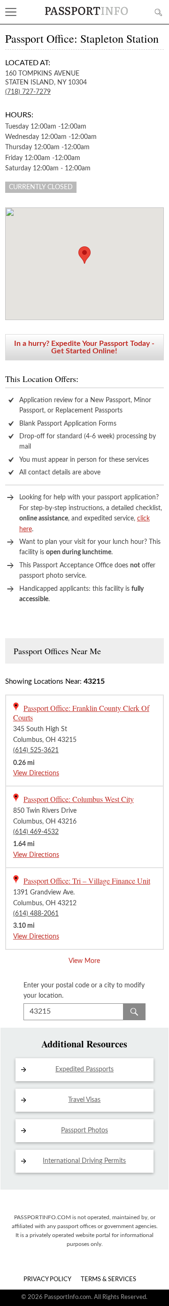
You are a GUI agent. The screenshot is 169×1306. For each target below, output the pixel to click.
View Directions (36, 773)
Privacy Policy (47, 1279)
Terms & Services (108, 1279)
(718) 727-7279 (28, 92)
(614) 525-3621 (36, 750)
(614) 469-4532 (36, 832)
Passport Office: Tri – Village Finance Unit (86, 881)
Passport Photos (84, 1130)
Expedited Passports (84, 1069)
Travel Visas (84, 1100)
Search (134, 1011)
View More (84, 961)
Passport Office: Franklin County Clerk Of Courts (81, 712)
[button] (84, 255)
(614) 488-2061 (36, 913)
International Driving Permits (84, 1161)
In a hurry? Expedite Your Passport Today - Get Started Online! (84, 347)
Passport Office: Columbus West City (78, 799)
